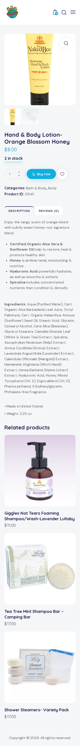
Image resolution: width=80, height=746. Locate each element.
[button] (62, 174)
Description (19, 211)
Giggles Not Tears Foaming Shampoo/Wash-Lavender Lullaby (39, 515)
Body (52, 188)
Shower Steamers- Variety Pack (36, 709)
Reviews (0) (49, 211)
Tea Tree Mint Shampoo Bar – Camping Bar (34, 614)
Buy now (44, 174)
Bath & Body (36, 188)
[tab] (19, 210)
